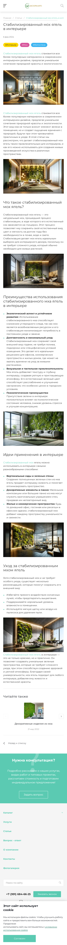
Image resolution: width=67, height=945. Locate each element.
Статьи (7, 831)
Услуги (7, 821)
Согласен (19, 938)
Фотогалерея (11, 868)
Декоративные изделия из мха (33, 723)
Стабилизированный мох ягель (22, 53)
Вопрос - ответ (12, 840)
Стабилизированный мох (18, 462)
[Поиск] (60, 883)
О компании (10, 849)
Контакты (9, 858)
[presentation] (5, 716)
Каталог (8, 812)
